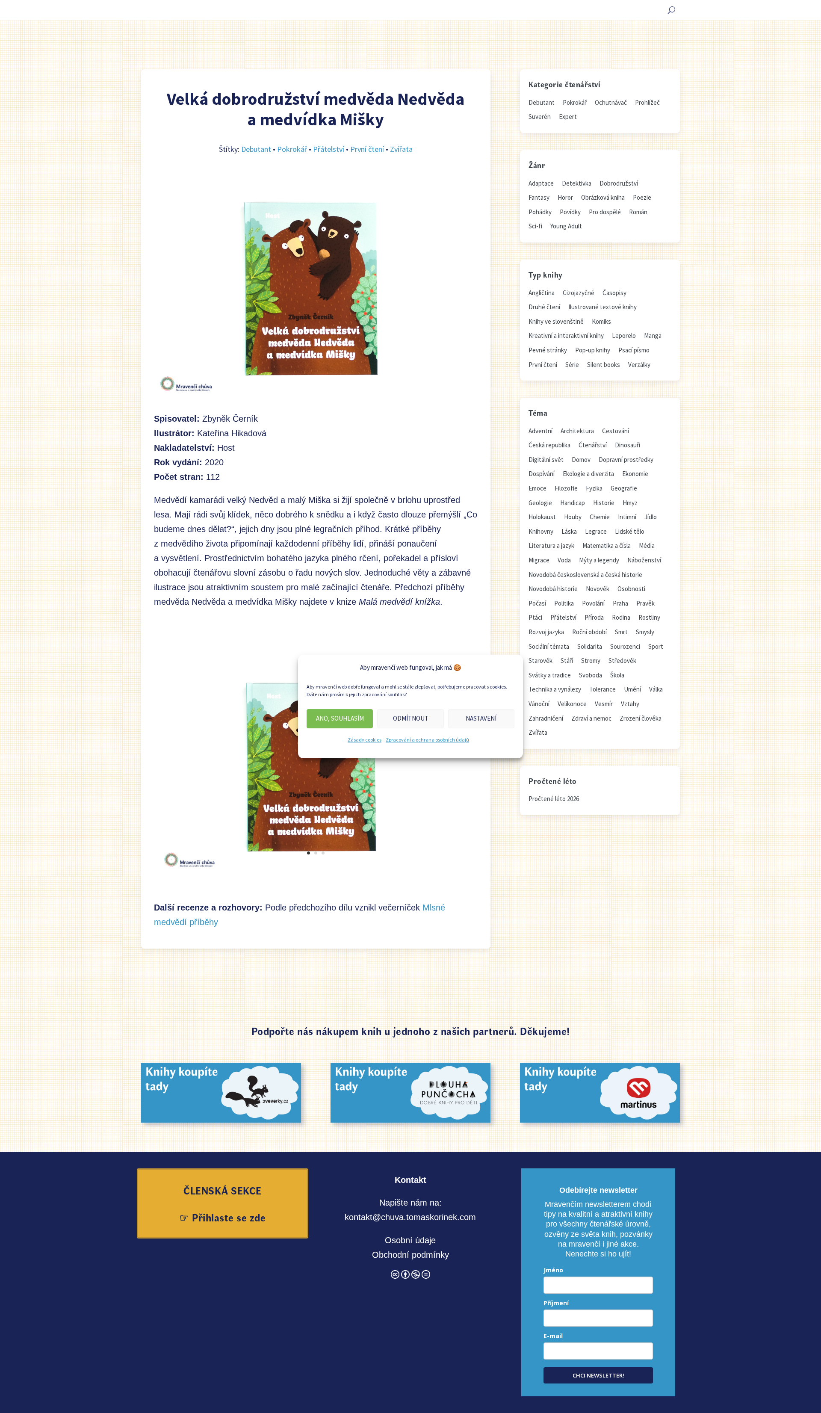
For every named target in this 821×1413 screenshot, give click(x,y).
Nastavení (481, 718)
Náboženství (644, 560)
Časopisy (614, 293)
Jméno (553, 1270)
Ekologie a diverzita (588, 474)
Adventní (540, 431)
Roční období (589, 632)
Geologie (540, 503)
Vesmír (604, 704)
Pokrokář (292, 149)
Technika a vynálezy (555, 689)
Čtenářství (593, 445)
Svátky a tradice (550, 675)
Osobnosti (631, 589)
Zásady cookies (364, 739)
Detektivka (576, 183)
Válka (656, 689)
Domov (581, 459)
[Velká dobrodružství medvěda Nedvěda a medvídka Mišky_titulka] (315, 870)
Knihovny (541, 531)
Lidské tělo (629, 531)
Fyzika (594, 488)
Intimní (627, 517)
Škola (617, 675)
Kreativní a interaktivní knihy (566, 335)
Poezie (642, 197)
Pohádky (540, 212)
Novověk (597, 589)
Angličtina (542, 293)
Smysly (645, 632)
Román (638, 212)
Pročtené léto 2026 (554, 799)
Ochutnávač (611, 102)
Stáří (567, 660)
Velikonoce (572, 704)
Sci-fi (535, 226)
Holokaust (542, 517)
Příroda (594, 617)
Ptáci (535, 617)
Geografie (624, 488)
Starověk (540, 660)
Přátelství (328, 149)
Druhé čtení (544, 307)
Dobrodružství (619, 183)
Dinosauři (627, 445)
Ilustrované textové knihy (602, 307)
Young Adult (566, 226)
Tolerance (602, 689)
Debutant (256, 149)
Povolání (593, 603)
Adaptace (541, 183)
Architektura (577, 431)
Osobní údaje (410, 1240)
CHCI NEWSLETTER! (598, 1375)
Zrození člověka (641, 718)
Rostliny (649, 617)
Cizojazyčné (578, 293)
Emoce (537, 488)
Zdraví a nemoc (591, 718)
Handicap (572, 503)
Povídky (570, 212)
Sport (655, 646)
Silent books (603, 365)
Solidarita (589, 646)
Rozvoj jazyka (546, 632)
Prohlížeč (647, 102)
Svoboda (590, 675)
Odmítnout (410, 718)
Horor (565, 197)
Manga (653, 335)
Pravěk (645, 603)
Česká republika (549, 445)
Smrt (621, 632)
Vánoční (539, 704)
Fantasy (539, 197)
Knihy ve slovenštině (556, 321)
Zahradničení (546, 718)
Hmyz (630, 503)
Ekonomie (635, 474)
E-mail (553, 1336)
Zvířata (401, 149)
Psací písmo (634, 350)
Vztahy (630, 704)
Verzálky (639, 365)
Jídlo (650, 517)
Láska (569, 531)
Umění (632, 689)
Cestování (615, 431)
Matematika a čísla (606, 545)
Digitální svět (546, 459)
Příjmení (556, 1303)
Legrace (596, 531)
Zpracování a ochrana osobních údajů (427, 739)
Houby (573, 517)
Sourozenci (625, 646)
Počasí (537, 603)
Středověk (622, 660)
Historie (603, 503)
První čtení (367, 149)
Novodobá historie (553, 589)
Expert (568, 116)
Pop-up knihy (592, 350)
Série (572, 365)
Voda (564, 560)
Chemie (600, 517)
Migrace (539, 560)
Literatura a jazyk (551, 545)
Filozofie (566, 488)
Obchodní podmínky (410, 1254)
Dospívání (542, 474)
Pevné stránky (548, 350)
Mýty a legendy (599, 560)
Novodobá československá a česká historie (585, 575)
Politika (564, 603)
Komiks (601, 321)
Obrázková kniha (603, 197)
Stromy (590, 660)
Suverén (540, 116)
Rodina (621, 617)
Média (647, 545)
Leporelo (624, 335)
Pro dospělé (605, 212)
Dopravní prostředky (626, 459)
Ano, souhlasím (340, 718)
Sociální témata (549, 646)
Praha (620, 603)
